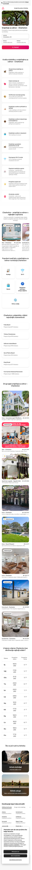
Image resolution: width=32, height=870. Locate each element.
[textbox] (8, 42)
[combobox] (15, 37)
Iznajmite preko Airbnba (21, 8)
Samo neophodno (15, 855)
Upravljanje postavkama (15, 860)
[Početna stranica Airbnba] (3, 8)
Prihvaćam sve (15, 851)
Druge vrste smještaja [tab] (19, 807)
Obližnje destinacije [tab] (7, 807)
